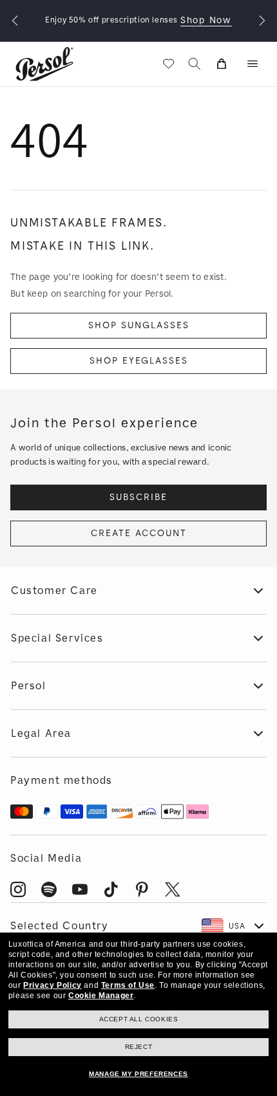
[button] (252, 64)
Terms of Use (128, 985)
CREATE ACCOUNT (139, 533)
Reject (139, 1046)
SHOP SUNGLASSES (138, 325)
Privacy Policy (52, 985)
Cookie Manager (100, 995)
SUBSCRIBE (138, 497)
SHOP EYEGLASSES (139, 360)
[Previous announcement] (15, 20)
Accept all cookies (138, 1019)
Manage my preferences (138, 1073)
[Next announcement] (262, 20)
